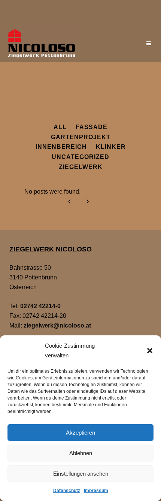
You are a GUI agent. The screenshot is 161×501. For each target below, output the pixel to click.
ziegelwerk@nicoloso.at (57, 325)
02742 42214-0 (40, 306)
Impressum (96, 490)
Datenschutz (66, 490)
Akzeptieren (80, 432)
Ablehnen (80, 453)
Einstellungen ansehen (80, 473)
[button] (150, 350)
